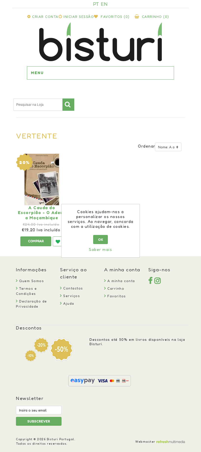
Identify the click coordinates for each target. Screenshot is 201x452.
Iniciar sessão (78, 16)
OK (100, 239)
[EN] (104, 4)
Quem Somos (31, 281)
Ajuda (68, 303)
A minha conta (120, 281)
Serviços (71, 296)
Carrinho (115, 288)
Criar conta (45, 16)
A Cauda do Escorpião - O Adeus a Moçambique (42, 212)
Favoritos (116, 296)
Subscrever (38, 421)
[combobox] (38, 104)
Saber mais (100, 249)
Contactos (72, 288)
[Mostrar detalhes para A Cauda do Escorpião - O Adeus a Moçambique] (41, 179)
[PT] (96, 4)
